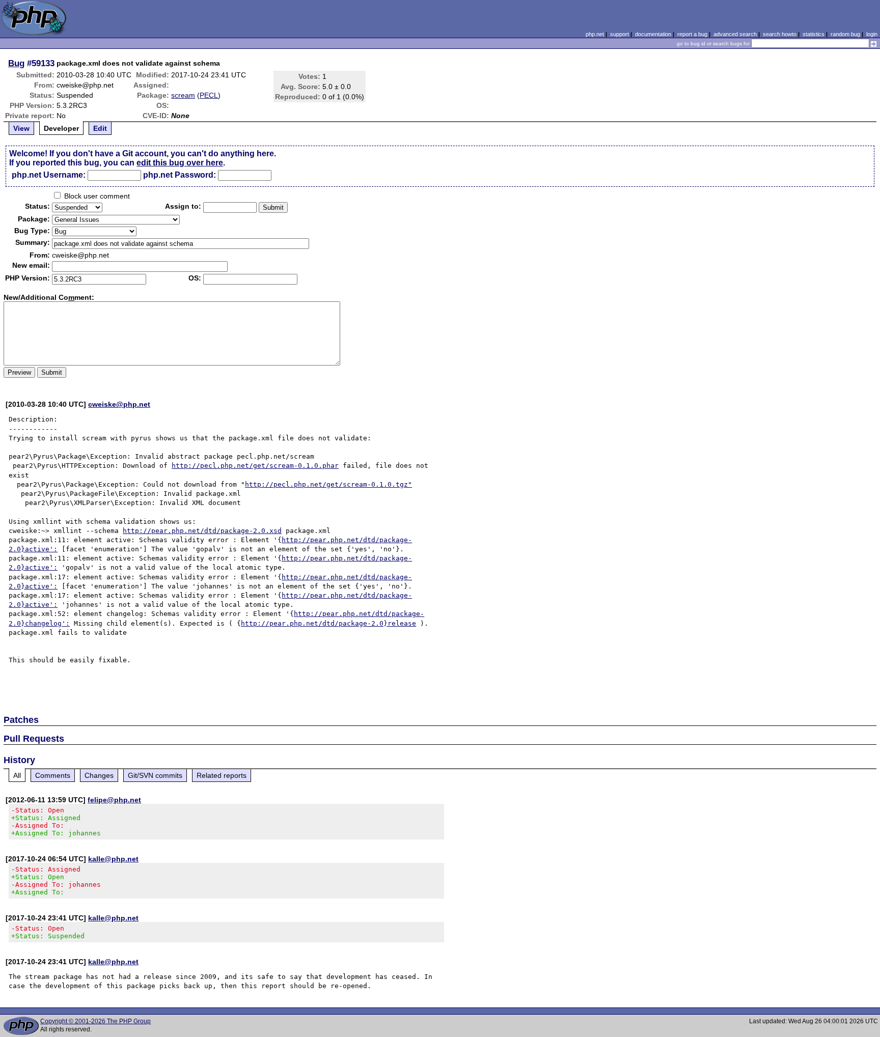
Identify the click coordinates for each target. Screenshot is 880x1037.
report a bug (692, 34)
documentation (653, 34)
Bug (16, 63)
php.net (595, 34)
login (871, 34)
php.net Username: (49, 175)
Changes (99, 775)
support (619, 34)
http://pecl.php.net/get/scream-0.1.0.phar (255, 465)
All (17, 775)
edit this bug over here (179, 162)
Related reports (221, 775)
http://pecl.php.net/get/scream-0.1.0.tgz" (328, 484)
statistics (813, 34)
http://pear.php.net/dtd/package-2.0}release (328, 623)
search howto (779, 34)
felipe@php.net (114, 800)
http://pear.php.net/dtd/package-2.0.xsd (202, 531)
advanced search (735, 34)
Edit (100, 128)
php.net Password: (179, 175)
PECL (209, 95)
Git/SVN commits (155, 775)
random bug (845, 34)
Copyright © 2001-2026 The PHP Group (95, 1021)
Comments (52, 775)
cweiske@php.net (119, 404)
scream (183, 95)
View (21, 128)
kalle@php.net (113, 859)
